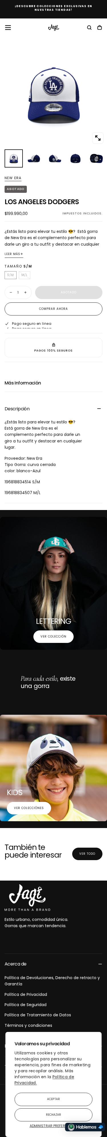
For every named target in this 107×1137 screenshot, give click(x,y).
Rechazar (53, 1115)
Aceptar (53, 1099)
